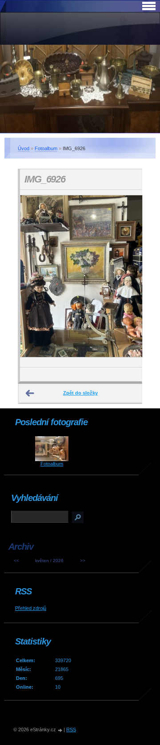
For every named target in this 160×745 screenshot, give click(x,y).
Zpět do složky (80, 393)
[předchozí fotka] (34, 279)
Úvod (23, 148)
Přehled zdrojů (30, 608)
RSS (71, 729)
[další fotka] (127, 279)
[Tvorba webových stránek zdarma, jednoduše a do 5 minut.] (60, 730)
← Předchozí (30, 393)
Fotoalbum (46, 148)
